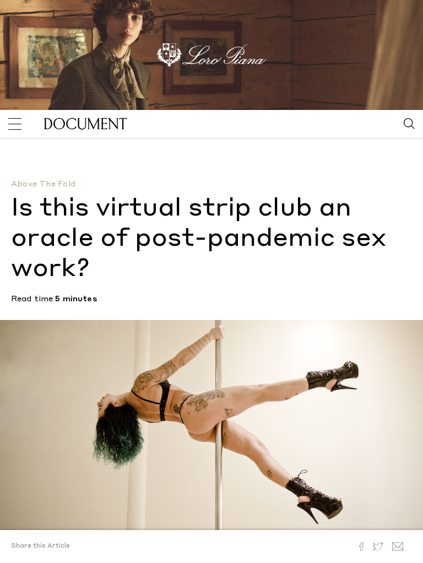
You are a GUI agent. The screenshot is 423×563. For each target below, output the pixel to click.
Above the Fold (43, 184)
